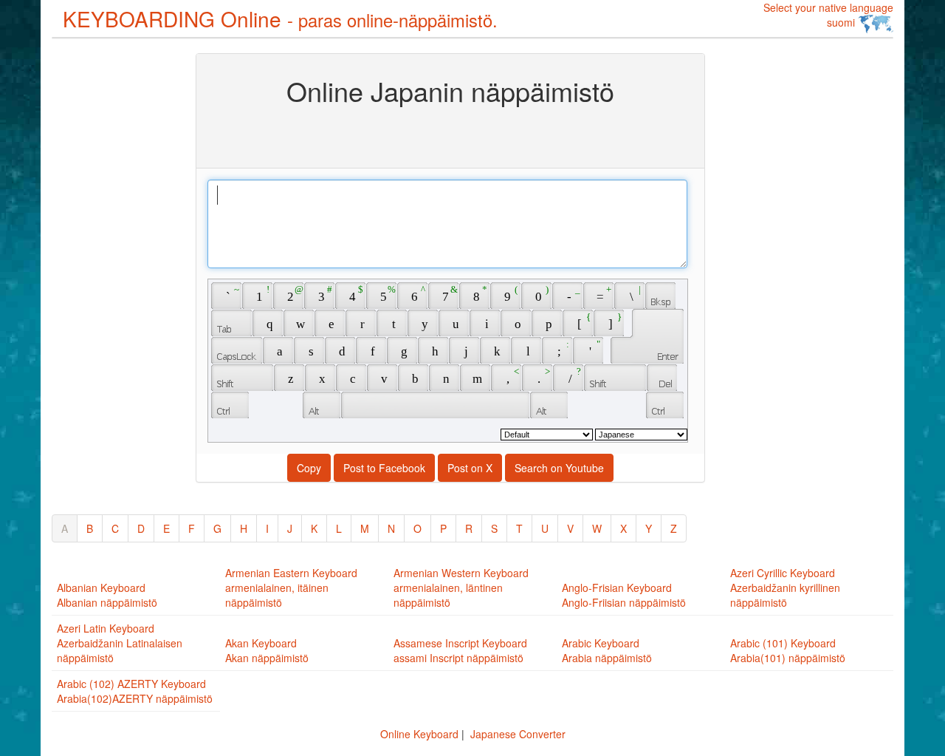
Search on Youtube (559, 467)
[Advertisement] (111, 275)
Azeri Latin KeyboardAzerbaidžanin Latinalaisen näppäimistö (119, 643)
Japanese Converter (518, 733)
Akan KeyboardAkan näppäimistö (267, 650)
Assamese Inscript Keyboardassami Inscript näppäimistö (460, 650)
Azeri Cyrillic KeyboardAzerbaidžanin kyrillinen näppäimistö (785, 587)
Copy (309, 467)
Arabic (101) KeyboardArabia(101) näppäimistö (787, 650)
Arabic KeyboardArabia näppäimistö (607, 650)
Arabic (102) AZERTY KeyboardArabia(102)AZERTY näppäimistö (135, 691)
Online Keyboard (419, 733)
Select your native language (828, 15)
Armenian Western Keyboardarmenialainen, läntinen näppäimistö (461, 587)
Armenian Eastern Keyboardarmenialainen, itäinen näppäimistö (291, 587)
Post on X (469, 467)
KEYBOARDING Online (280, 18)
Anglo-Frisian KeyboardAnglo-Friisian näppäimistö (624, 595)
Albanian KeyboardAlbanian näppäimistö (107, 595)
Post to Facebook (384, 467)
